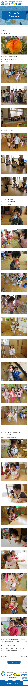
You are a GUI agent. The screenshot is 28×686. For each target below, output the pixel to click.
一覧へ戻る (14, 662)
